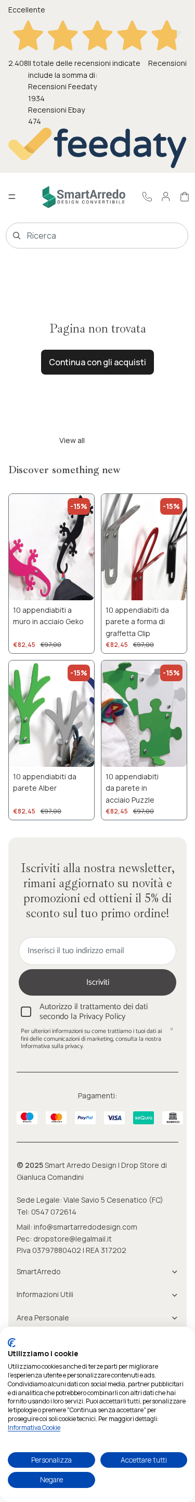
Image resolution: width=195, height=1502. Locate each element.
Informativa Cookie (34, 1427)
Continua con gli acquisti (97, 362)
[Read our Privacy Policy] (171, 1032)
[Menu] (12, 197)
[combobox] (82, 235)
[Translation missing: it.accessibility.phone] (147, 196)
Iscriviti (97, 982)
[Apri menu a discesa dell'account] (166, 196)
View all (72, 440)
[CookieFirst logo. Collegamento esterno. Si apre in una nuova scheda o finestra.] (12, 1342)
